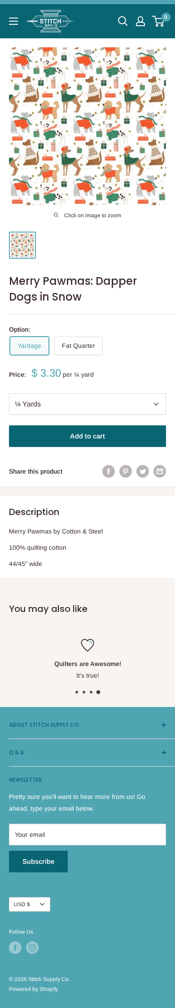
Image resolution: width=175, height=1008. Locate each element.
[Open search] (123, 21)
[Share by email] (159, 471)
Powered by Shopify (33, 989)
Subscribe (38, 861)
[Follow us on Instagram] (32, 947)
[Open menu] (13, 21)
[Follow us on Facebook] (15, 947)
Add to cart (87, 436)
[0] (158, 21)
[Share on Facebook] (108, 471)
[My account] (140, 21)
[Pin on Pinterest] (125, 471)
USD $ (22, 904)
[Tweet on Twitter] (142, 471)
